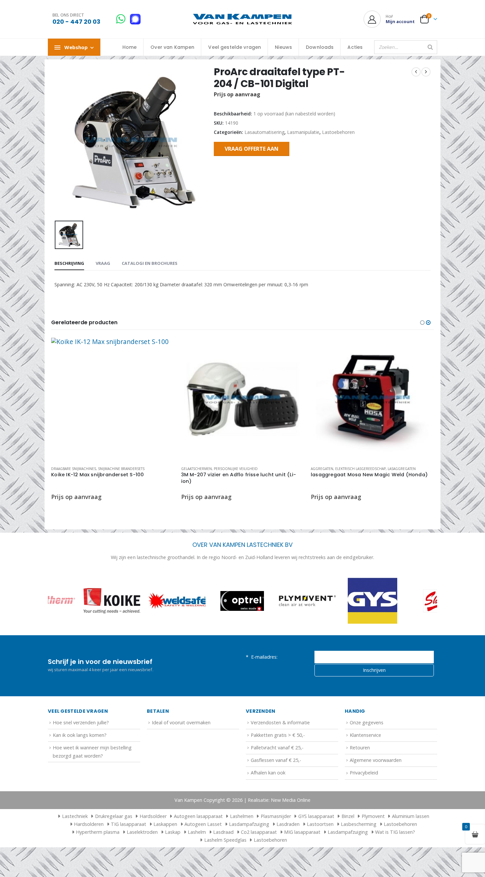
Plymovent (373, 816)
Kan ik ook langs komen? (80, 735)
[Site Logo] (242, 19)
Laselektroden (142, 832)
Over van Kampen (172, 47)
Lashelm (197, 832)
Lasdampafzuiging (249, 824)
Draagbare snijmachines (73, 468)
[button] (422, 323)
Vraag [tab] (103, 263)
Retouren (360, 747)
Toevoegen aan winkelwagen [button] (164, 349)
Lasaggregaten (402, 468)
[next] (426, 72)
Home (129, 47)
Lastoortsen (320, 824)
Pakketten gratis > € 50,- (278, 735)
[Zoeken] (430, 47)
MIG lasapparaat (302, 832)
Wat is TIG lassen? (395, 832)
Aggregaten (322, 468)
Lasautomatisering (264, 132)
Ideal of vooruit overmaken (181, 722)
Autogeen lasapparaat (198, 816)
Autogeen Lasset (203, 824)
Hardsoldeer (153, 816)
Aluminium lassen (410, 816)
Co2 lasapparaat (259, 832)
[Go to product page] (112, 399)
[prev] (416, 72)
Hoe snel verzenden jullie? (81, 722)
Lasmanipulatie (303, 132)
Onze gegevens (366, 722)
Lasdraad (223, 832)
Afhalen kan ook (268, 772)
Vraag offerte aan (251, 148)
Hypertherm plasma (97, 832)
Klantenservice (365, 735)
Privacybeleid (364, 772)
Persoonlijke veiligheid (236, 468)
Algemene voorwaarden (376, 760)
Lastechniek (75, 816)
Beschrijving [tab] (69, 263)
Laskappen (165, 824)
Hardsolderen (89, 824)
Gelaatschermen (196, 468)
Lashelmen (241, 816)
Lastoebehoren (338, 132)
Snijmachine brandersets (121, 468)
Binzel (347, 816)
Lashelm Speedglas (225, 840)
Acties (355, 47)
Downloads (320, 47)
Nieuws (283, 47)
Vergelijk (164, 363)
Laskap (172, 832)
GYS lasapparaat (316, 816)
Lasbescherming (358, 824)
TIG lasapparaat (128, 824)
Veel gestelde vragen (234, 47)
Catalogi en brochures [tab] (150, 263)
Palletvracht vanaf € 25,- (277, 747)
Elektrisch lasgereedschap (360, 468)
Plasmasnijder (276, 816)
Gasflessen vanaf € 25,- (276, 760)
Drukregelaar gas (113, 816)
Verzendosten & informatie (280, 722)
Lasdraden (288, 824)
